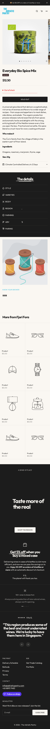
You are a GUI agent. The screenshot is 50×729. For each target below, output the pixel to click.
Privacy (5, 671)
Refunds (5, 667)
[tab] (15, 317)
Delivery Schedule (10, 663)
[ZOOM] (46, 61)
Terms (5, 675)
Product (5, 351)
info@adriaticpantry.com (13, 685)
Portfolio (30, 667)
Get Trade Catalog (34, 663)
